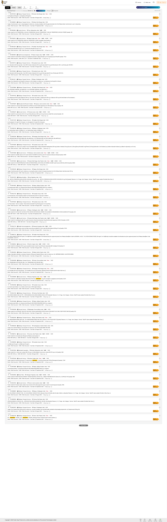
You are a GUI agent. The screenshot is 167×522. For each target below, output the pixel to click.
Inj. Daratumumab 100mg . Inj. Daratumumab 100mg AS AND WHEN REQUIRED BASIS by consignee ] (30, 187)
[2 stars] (17, 11)
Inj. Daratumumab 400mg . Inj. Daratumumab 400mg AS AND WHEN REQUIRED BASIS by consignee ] (30, 303)
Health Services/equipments (24, 54)
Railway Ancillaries (23, 177)
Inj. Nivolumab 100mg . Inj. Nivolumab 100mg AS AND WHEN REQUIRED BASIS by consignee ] (28, 368)
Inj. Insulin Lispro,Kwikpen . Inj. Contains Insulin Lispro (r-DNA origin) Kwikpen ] (24, 286)
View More (83, 425)
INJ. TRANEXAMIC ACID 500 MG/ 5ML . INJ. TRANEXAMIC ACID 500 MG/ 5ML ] (25, 262)
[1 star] (15, 11)
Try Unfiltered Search (40, 10)
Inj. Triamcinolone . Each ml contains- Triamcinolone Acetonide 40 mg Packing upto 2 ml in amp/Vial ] (29, 203)
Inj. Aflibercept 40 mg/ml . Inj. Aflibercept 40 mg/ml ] (18, 344)
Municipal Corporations (23, 350)
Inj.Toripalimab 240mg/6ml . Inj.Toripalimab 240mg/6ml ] (19, 15)
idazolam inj (30, 10)
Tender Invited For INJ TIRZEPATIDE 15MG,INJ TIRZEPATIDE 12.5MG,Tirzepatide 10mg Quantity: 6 (29, 40)
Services (139, 2)
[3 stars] (18, 11)
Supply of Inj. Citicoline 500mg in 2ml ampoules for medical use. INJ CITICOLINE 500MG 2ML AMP (29, 327)
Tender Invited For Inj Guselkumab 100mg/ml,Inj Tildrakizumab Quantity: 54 (24, 335)
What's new (147, 2)
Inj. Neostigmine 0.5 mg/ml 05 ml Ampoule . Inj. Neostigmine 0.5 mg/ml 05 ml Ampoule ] (26, 122)
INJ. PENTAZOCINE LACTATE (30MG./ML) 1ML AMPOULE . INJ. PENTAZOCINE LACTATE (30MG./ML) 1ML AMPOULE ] (34, 138)
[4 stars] (19, 11)
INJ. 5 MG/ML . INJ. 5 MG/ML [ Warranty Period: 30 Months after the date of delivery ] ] (32, 417)
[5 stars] (21, 11)
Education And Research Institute (26, 103)
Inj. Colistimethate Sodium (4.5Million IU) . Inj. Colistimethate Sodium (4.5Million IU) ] (25, 130)
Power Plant (21, 374)
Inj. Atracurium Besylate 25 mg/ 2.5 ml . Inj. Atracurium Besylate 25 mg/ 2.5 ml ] (24, 48)
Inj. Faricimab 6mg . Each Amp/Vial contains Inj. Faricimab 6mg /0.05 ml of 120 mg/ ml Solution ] (28, 195)
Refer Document (14, 17)
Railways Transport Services (24, 14)
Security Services (22, 30)
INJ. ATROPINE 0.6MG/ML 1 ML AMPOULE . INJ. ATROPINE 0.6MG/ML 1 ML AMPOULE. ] (27, 89)
